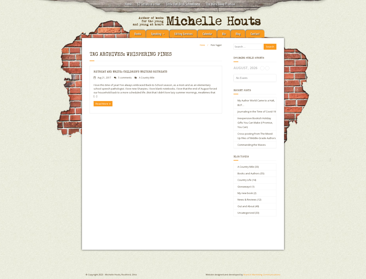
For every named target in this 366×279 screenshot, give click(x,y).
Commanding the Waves (252, 144)
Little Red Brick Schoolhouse (183, 4)
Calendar (207, 34)
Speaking (156, 34)
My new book (245, 193)
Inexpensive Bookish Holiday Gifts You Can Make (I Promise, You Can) (255, 122)
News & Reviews (247, 199)
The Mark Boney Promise (220, 4)
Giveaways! (244, 186)
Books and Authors (249, 173)
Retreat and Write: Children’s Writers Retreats (130, 71)
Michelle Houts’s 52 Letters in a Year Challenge (146, 233)
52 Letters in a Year (149, 4)
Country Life (244, 180)
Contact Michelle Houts (222, 231)
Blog (238, 34)
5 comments (125, 77)
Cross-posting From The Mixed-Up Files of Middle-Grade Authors (257, 136)
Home (128, 4)
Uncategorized (246, 212)
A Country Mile (146, 77)
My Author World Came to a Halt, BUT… (256, 103)
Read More (102, 103)
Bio (224, 34)
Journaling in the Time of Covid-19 (257, 111)
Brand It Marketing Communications (261, 274)
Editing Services (183, 34)
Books (137, 34)
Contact (255, 34)
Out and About (246, 206)
